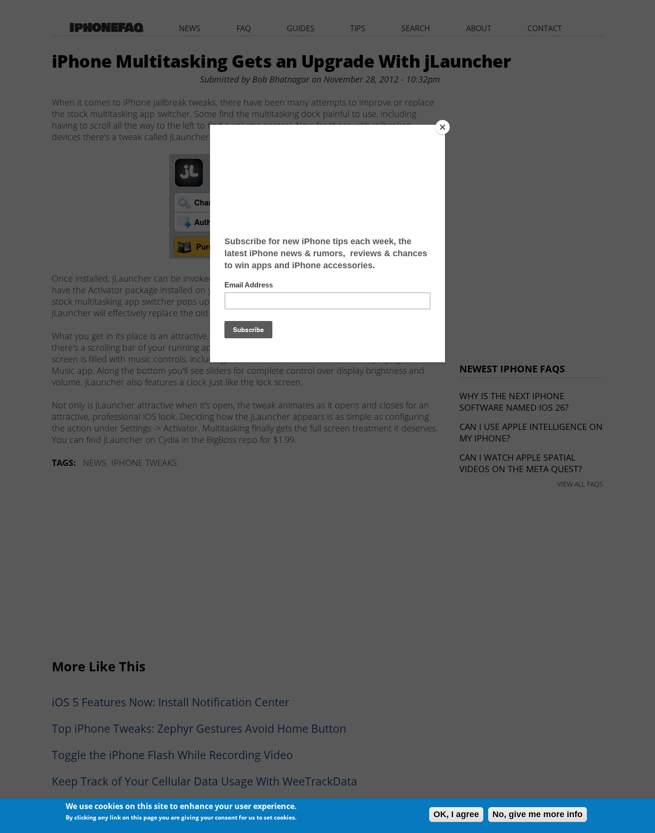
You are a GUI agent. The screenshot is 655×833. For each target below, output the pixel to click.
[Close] (442, 127)
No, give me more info (537, 814)
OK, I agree (456, 814)
